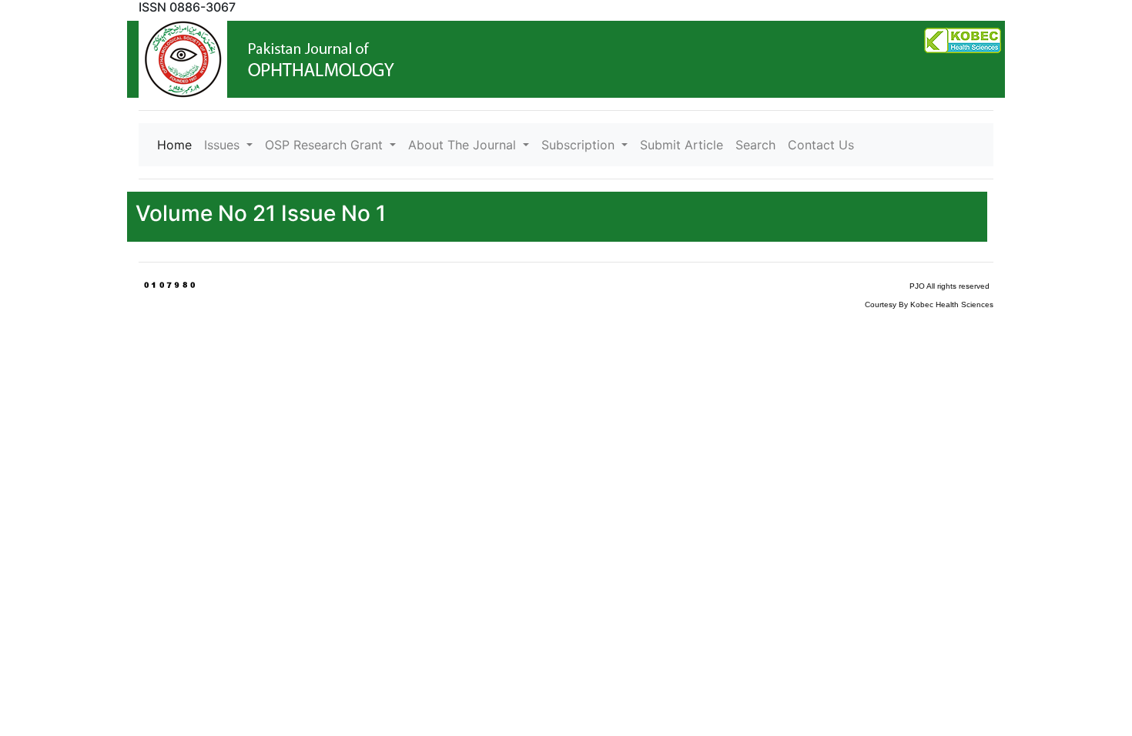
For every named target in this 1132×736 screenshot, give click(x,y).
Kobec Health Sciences (951, 304)
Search (755, 144)
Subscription (579, 144)
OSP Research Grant (326, 144)
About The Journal (464, 144)
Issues (223, 144)
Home (177, 144)
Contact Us (821, 144)
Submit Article (681, 144)
